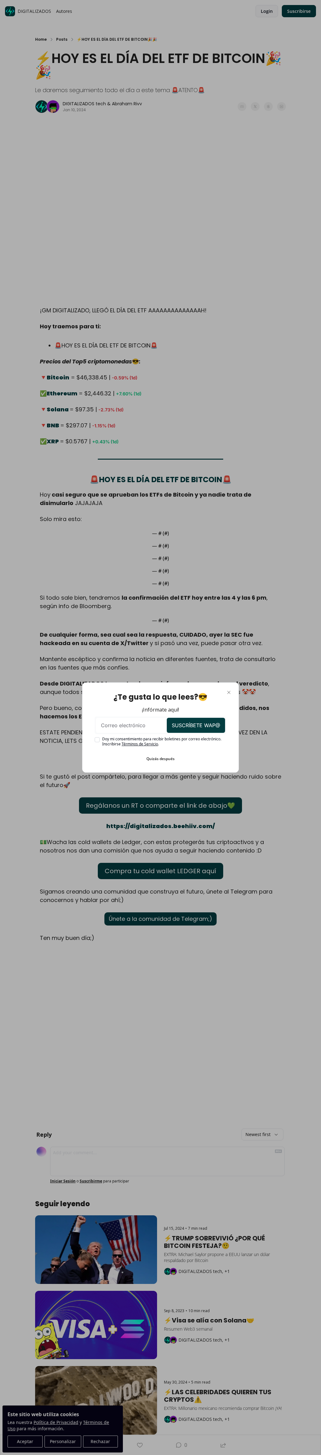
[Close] (228, 692)
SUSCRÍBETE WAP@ (196, 725)
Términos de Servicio (140, 744)
